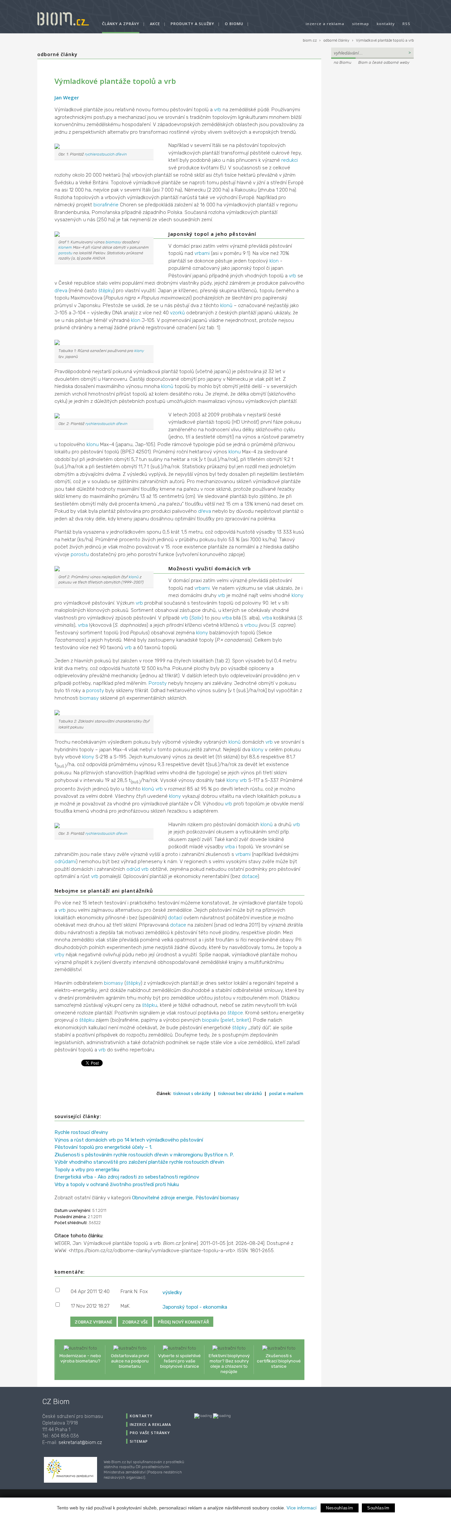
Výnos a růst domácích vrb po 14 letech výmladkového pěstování (128, 1140)
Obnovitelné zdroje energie (162, 1198)
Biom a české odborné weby (383, 62)
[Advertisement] (372, 111)
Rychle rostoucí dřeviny (81, 1132)
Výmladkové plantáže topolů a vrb (385, 40)
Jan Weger (66, 97)
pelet (228, 1020)
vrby (59, 955)
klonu (93, 444)
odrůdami (65, 862)
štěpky (105, 291)
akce (155, 23)
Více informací (302, 1507)
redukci (289, 160)
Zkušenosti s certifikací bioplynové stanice (279, 1361)
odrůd (133, 869)
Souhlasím (378, 1507)
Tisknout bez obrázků (240, 1093)
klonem (65, 247)
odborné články (336, 40)
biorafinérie (106, 205)
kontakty (386, 23)
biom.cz (310, 40)
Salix (196, 618)
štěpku (149, 1005)
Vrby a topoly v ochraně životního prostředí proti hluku (116, 1184)
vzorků (177, 313)
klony (139, 350)
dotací (175, 918)
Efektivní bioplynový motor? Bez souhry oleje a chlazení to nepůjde (229, 1363)
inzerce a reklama (325, 23)
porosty (95, 690)
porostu (65, 253)
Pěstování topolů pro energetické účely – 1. (103, 1147)
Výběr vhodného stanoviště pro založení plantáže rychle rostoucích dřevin (139, 1162)
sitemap (360, 23)
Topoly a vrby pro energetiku (86, 1170)
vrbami (202, 253)
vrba (227, 618)
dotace (250, 876)
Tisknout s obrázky (192, 1093)
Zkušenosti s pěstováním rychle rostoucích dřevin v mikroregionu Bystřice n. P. (144, 1155)
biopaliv (210, 1020)
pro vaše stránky (150, 1432)
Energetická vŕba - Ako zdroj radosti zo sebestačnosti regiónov (126, 1177)
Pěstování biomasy (217, 1198)
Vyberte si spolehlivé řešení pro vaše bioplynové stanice (179, 1361)
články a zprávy (120, 23)
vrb (217, 110)
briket (242, 1020)
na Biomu (342, 62)
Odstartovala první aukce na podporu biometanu (130, 1361)
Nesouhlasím (339, 1507)
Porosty (158, 683)
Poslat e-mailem (286, 1093)
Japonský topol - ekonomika (194, 1307)
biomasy (113, 242)
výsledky (172, 1292)
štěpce (235, 1013)
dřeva (60, 291)
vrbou (251, 625)
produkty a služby (192, 23)
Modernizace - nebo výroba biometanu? (80, 1358)
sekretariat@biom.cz (80, 1442)
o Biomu (234, 23)
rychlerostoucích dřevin (106, 154)
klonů (226, 305)
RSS (406, 23)
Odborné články (57, 54)
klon (274, 261)
